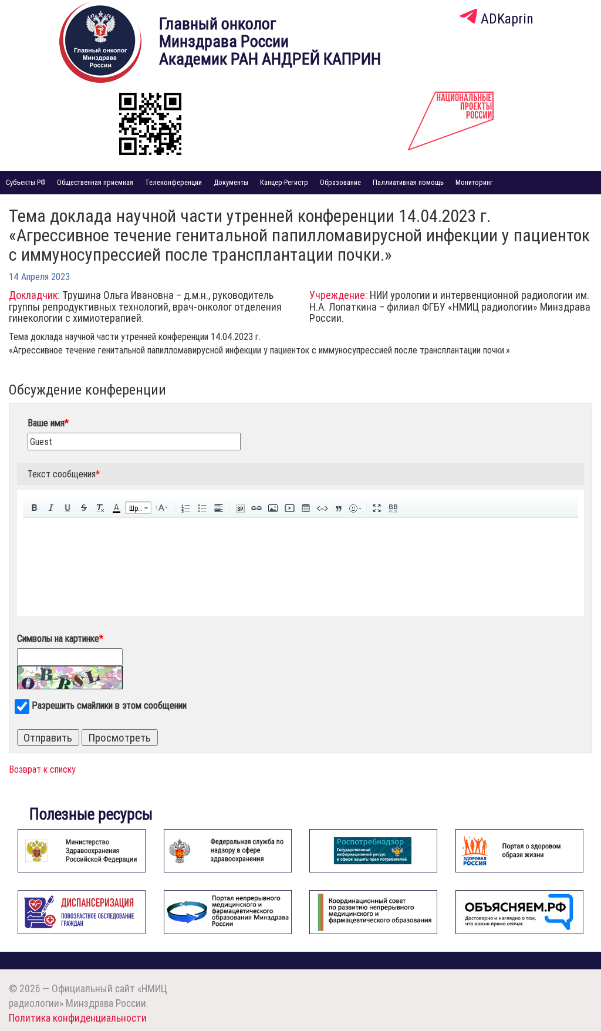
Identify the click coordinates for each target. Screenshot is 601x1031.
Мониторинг (474, 182)
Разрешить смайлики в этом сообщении (109, 705)
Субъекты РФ (25, 182)
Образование (340, 182)
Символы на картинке (60, 638)
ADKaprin (505, 18)
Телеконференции (173, 182)
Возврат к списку (42, 769)
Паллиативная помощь (408, 182)
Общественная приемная (95, 182)
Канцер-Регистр (284, 182)
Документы (231, 182)
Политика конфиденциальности (78, 1018)
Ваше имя (48, 423)
